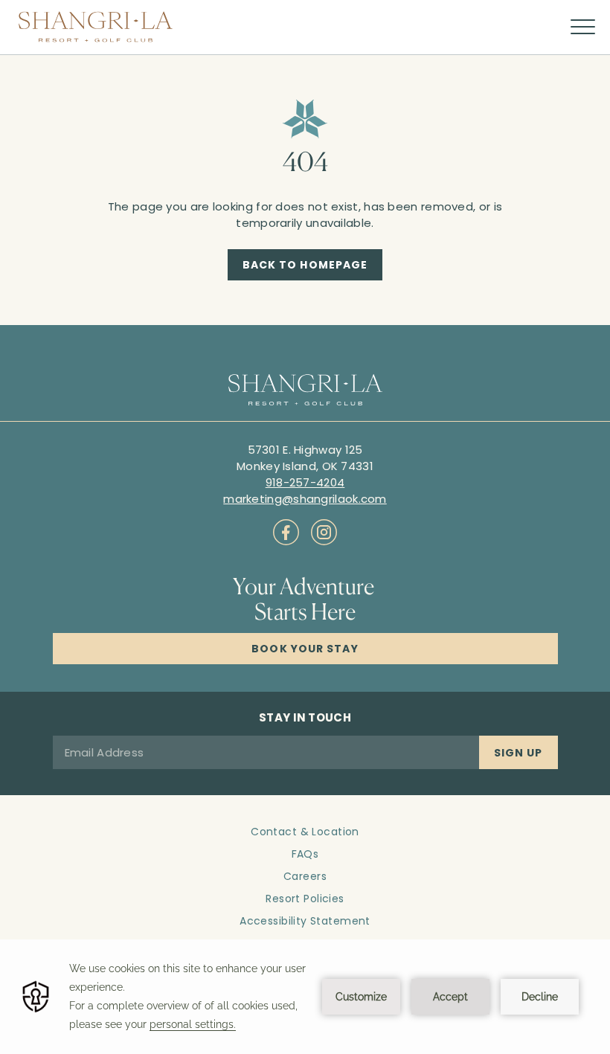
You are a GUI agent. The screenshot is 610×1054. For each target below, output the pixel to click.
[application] (305, 996)
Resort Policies (305, 898)
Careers (305, 876)
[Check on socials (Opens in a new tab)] (286, 532)
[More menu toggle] (582, 27)
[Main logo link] (96, 26)
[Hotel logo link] (305, 391)
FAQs (305, 854)
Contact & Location (305, 831)
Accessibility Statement (305, 921)
